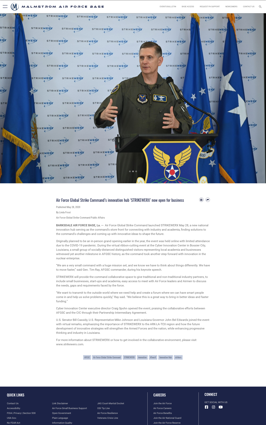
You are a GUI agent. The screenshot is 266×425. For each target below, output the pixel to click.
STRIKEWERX (129, 357)
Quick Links (15, 394)
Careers (159, 394)
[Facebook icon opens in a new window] (206, 407)
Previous (13, 98)
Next (252, 98)
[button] (4, 6)
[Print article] (201, 200)
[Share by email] (208, 200)
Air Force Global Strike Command (107, 357)
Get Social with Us (215, 402)
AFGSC (87, 357)
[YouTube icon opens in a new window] (220, 407)
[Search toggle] (260, 6)
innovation (142, 357)
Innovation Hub (165, 357)
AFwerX (153, 357)
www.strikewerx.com (69, 344)
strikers (178, 357)
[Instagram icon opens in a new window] (213, 407)
